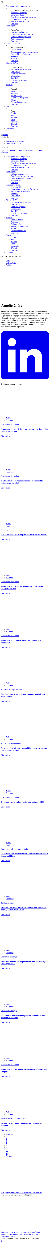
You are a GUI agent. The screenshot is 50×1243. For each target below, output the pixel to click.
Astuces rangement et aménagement (24, 52)
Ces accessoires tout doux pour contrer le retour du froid (24, 535)
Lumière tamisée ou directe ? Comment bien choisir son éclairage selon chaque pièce (23, 909)
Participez (22, 1232)
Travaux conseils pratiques (21, 37)
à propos (4, 1232)
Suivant (9, 1156)
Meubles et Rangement (19, 98)
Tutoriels (9, 85)
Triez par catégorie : (9, 384)
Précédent (9, 1134)
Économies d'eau (17, 15)
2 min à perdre (13, 1232)
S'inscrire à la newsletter (15, 141)
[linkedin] (25, 382)
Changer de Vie (12, 63)
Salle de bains (11, 263)
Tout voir (14, 24)
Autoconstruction (17, 39)
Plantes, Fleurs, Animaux (20, 54)
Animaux (14, 93)
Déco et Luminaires (18, 102)
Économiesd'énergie (15, 123)
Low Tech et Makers (19, 80)
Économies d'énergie (19, 13)
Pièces (8, 106)
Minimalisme (16, 76)
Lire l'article (5, 436)
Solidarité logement (18, 74)
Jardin (13, 120)
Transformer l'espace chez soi (22, 34)
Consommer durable (18, 19)
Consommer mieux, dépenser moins (19, 6)
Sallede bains (14, 116)
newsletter (30, 1232)
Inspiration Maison (13, 43)
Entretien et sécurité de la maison (23, 17)
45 (7, 1154)
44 (7, 1152)
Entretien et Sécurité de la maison (13, 1118)
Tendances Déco (17, 50)
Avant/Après (11, 26)
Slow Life (14, 78)
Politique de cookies (19, 1234)
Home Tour (15, 58)
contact (9, 1234)
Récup (13, 100)
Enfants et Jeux (16, 96)
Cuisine (14, 113)
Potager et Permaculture (20, 21)
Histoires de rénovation (19, 32)
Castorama (10, 128)
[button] (25, 137)
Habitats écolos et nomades (21, 69)
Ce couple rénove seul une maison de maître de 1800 (22, 802)
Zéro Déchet (15, 72)
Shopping (14, 56)
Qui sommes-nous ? (13, 143)
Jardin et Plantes (17, 91)
